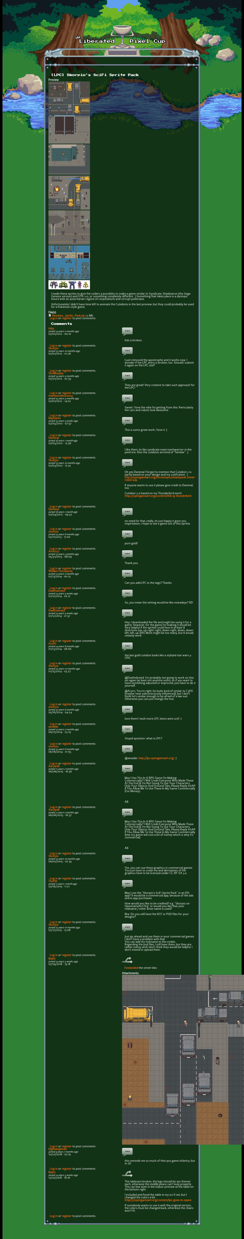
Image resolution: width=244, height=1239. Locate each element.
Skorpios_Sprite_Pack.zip (68, 316)
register (67, 318)
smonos (53, 532)
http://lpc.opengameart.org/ (156, 758)
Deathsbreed (56, 591)
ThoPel (52, 881)
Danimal (53, 438)
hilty (51, 328)
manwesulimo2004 (60, 396)
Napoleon (54, 418)
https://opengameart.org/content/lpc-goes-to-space (158, 1200)
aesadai (53, 727)
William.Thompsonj (60, 571)
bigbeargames (57, 1149)
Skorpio (53, 348)
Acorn (52, 643)
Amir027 (53, 551)
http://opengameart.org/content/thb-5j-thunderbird (158, 496)
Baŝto (52, 958)
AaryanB (53, 766)
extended (132, 968)
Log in (54, 318)
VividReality (55, 373)
